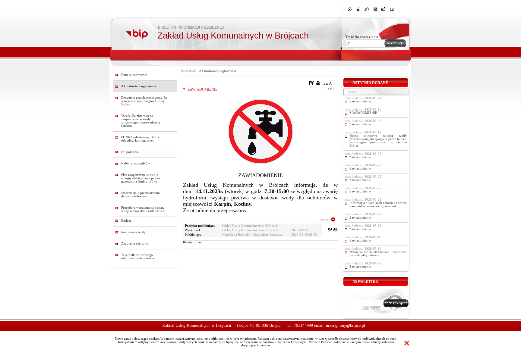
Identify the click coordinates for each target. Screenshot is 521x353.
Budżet (126, 220)
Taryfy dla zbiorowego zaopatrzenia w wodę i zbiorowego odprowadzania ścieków (140, 120)
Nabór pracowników (135, 163)
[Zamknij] (406, 343)
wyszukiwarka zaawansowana (373, 50)
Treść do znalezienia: (362, 37)
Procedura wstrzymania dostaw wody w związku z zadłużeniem (143, 209)
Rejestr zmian (192, 242)
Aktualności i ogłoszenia (138, 86)
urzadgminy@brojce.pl (345, 325)
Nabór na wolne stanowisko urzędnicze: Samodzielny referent (378, 253)
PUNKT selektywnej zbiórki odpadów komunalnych (140, 139)
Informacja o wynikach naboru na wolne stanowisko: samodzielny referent (378, 204)
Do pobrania (130, 152)
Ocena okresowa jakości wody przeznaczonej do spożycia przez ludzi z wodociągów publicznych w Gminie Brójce (378, 140)
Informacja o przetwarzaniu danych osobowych (140, 194)
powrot (325, 219)
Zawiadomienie (360, 101)
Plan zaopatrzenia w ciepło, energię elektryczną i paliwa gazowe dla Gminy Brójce (140, 178)
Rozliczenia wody (133, 232)
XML (331, 89)
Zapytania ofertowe (134, 243)
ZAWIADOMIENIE (363, 112)
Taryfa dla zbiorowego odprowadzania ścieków (138, 256)
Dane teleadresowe (134, 75)
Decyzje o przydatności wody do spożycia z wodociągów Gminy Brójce (144, 101)
